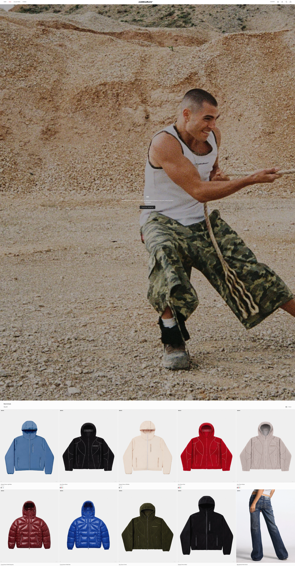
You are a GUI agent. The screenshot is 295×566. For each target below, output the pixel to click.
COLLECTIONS (17, 1)
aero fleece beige (241, 484)
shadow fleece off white (124, 484)
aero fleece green (123, 564)
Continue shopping (147, 207)
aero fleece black (63, 484)
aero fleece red (181, 484)
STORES (24, 1)
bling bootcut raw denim (242, 564)
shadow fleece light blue (6, 484)
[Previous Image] (1, 447)
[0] (278, 2)
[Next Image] (57, 447)
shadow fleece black (182, 564)
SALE (10, 1)
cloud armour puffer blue (65, 564)
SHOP (5, 1)
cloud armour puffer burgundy (7, 564)
